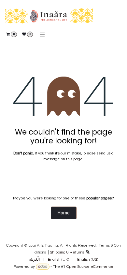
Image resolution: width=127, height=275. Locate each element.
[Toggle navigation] (42, 34)
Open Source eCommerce (89, 267)
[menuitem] (34, 260)
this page (74, 159)
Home (64, 213)
